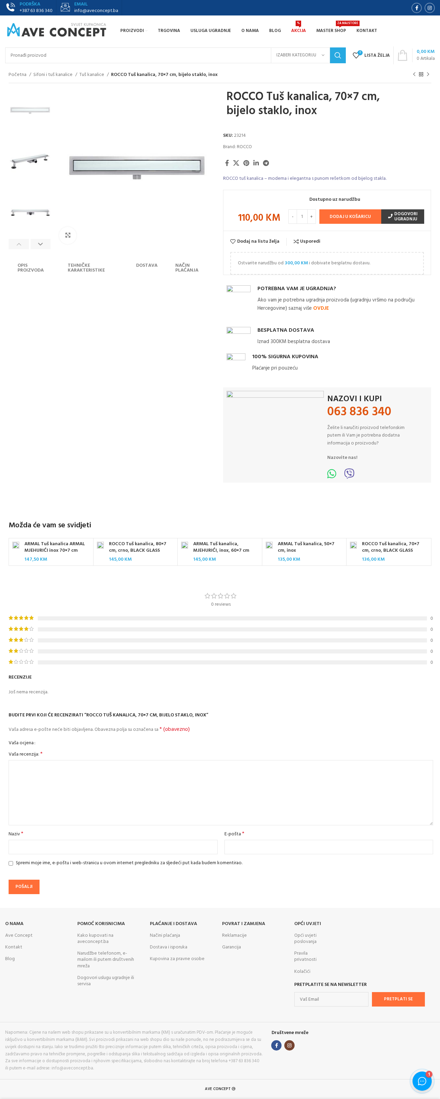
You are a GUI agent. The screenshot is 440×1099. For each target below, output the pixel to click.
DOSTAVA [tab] (146, 266)
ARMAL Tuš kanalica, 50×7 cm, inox (306, 547)
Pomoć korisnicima (101, 924)
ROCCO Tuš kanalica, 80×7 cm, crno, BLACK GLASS (137, 547)
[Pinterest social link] (246, 163)
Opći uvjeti (307, 924)
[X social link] (236, 163)
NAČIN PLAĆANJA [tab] (186, 268)
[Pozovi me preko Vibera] (349, 476)
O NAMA (14, 924)
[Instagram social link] (430, 8)
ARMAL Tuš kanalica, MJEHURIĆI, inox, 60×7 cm (221, 547)
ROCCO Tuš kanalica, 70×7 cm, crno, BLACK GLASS (390, 547)
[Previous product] (414, 74)
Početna (18, 75)
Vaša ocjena (21, 743)
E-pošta (234, 834)
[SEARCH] (338, 55)
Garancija (231, 947)
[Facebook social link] (416, 8)
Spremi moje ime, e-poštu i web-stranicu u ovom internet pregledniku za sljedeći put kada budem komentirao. (129, 863)
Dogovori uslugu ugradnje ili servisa (105, 981)
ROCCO (244, 147)
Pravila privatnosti (305, 956)
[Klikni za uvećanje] (67, 235)
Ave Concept (19, 935)
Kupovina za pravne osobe (177, 959)
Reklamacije (234, 935)
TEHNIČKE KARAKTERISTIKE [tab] (86, 268)
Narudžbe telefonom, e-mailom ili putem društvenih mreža (105, 959)
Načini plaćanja (165, 935)
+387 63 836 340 (36, 11)
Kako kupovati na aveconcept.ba (95, 939)
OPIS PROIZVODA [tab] (31, 268)
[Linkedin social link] (256, 163)
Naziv (16, 834)
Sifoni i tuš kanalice (53, 75)
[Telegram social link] (266, 163)
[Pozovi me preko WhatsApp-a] (331, 476)
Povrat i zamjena (243, 924)
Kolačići (302, 972)
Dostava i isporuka (168, 947)
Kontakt (13, 947)
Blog (10, 959)
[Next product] (428, 74)
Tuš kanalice (92, 75)
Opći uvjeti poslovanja (305, 939)
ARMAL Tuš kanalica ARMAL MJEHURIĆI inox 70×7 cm (54, 547)
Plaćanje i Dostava (173, 924)
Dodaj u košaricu (350, 216)
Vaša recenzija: (26, 754)
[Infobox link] (89, 8)
